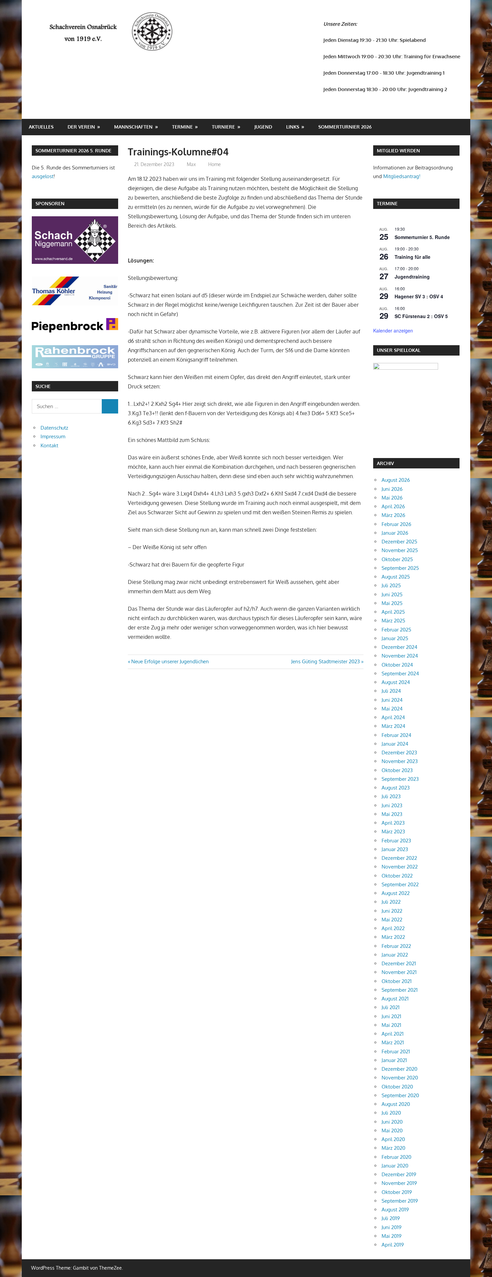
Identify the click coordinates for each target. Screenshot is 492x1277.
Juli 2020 (391, 1113)
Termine (182, 127)
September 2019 (400, 1201)
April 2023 (393, 823)
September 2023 (400, 779)
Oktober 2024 (397, 665)
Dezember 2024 (399, 647)
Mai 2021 (391, 1025)
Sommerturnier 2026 (345, 127)
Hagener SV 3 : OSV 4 (419, 296)
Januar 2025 (395, 638)
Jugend (263, 127)
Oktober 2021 (397, 981)
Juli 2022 (391, 902)
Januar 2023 (395, 849)
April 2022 (393, 928)
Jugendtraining (412, 276)
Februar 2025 (396, 629)
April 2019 (393, 1245)
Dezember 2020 (399, 1069)
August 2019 (395, 1209)
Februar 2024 (396, 735)
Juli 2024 (391, 691)
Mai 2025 (392, 603)
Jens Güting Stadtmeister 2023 (325, 661)
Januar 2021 (394, 1060)
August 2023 (396, 787)
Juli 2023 (391, 796)
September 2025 (400, 568)
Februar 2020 (396, 1157)
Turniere (223, 127)
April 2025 (393, 612)
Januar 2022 (395, 955)
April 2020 (393, 1139)
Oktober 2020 (397, 1086)
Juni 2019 (392, 1227)
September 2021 (400, 990)
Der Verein (81, 127)
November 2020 (400, 1077)
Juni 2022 (392, 911)
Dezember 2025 (399, 541)
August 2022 (396, 893)
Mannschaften (133, 127)
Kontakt (49, 445)
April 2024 (393, 717)
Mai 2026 (392, 498)
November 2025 (400, 550)
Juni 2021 (391, 1016)
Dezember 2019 (399, 1174)
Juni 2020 (392, 1122)
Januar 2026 (395, 533)
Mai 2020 (392, 1130)
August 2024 (396, 682)
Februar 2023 (396, 840)
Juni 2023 (392, 805)
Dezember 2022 (399, 858)
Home (214, 164)
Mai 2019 (392, 1236)
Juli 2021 (391, 1007)
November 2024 (400, 656)
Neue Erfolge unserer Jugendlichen (170, 661)
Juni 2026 (392, 489)
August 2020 (396, 1104)
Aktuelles (41, 127)
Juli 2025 (391, 585)
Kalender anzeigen (393, 330)
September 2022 (400, 884)
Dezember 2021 (399, 963)
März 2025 (393, 620)
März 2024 (393, 726)
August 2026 (396, 480)
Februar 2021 (396, 1051)
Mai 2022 (392, 919)
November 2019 (399, 1183)
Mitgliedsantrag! (401, 176)
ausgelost (43, 176)
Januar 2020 (395, 1165)
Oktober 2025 (397, 559)
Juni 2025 (392, 594)
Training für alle (412, 256)
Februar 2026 (396, 524)
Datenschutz (54, 428)
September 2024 (400, 673)
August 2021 (395, 998)
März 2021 (393, 1042)
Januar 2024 (395, 744)
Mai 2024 (392, 708)
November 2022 (400, 866)
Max (191, 164)
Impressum (52, 436)
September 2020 (400, 1095)
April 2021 (393, 1034)
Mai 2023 (392, 814)
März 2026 (393, 515)
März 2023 (393, 831)
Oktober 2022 (397, 876)
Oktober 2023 (397, 770)
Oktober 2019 (397, 1192)
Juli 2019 (391, 1218)
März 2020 (393, 1148)
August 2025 (396, 577)
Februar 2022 (396, 946)
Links (292, 127)
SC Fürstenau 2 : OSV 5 (421, 316)
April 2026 (393, 506)
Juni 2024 (392, 700)
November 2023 (400, 761)
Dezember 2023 (399, 752)
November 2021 (399, 972)
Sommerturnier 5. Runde (422, 237)
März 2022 (393, 937)
